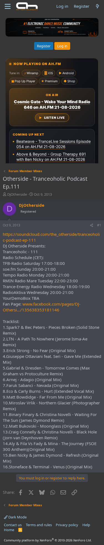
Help (86, 524)
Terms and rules (39, 524)
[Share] (91, 225)
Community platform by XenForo (48, 540)
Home (9, 529)
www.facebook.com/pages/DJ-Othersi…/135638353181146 (41, 306)
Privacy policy (67, 524)
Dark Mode (17, 517)
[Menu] (7, 6)
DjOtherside (17, 194)
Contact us (13, 524)
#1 (99, 225)
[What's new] (97, 6)
